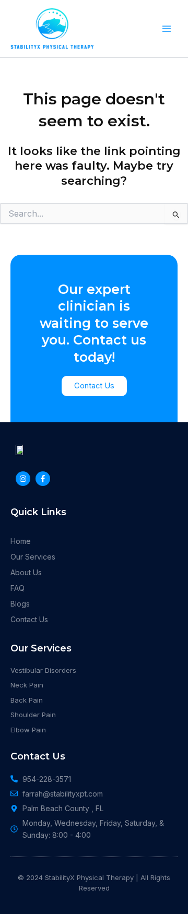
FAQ (17, 588)
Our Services (32, 556)
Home (20, 541)
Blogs (20, 603)
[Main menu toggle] (167, 29)
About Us (26, 572)
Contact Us (29, 619)
